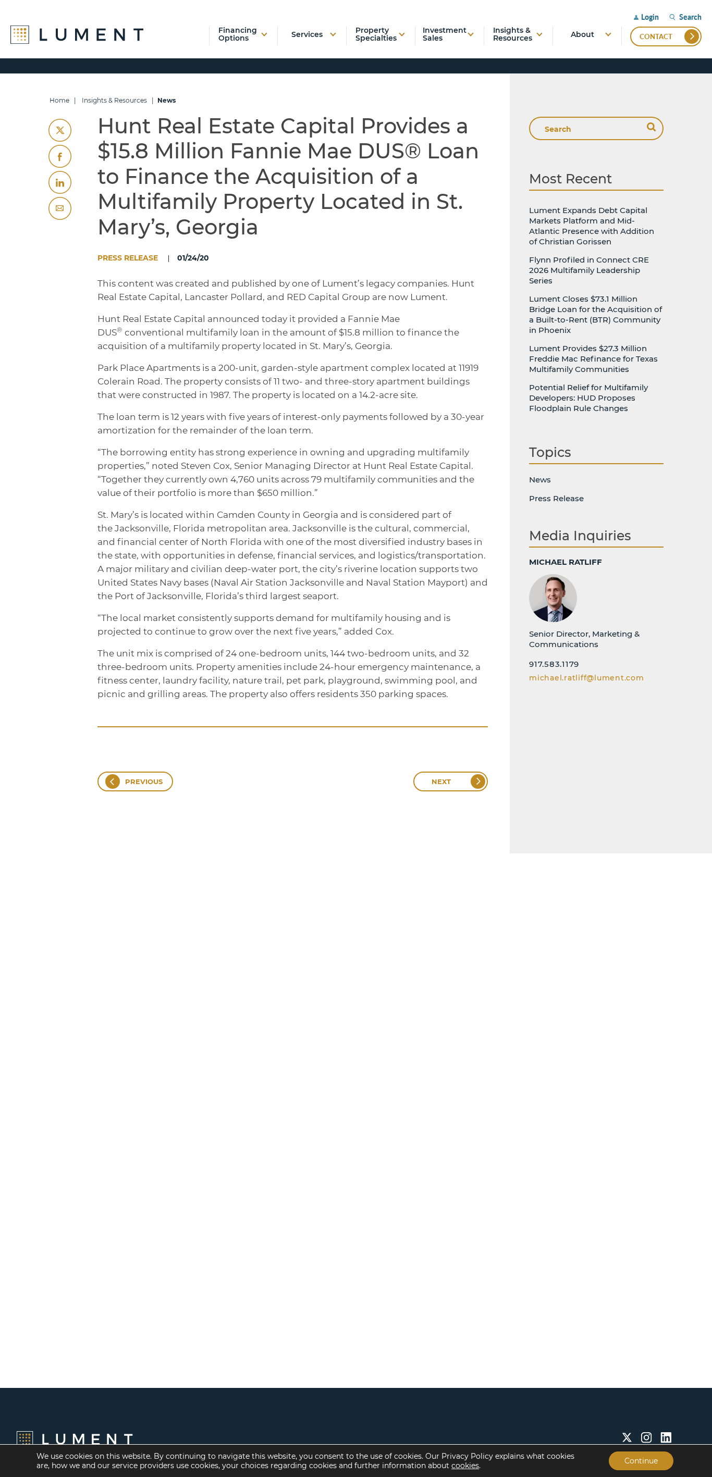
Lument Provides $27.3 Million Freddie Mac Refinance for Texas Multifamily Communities (593, 358)
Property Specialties (376, 35)
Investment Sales (445, 35)
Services (307, 34)
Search (690, 17)
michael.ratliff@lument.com (586, 677)
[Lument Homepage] (75, 1439)
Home (59, 100)
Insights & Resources (512, 35)
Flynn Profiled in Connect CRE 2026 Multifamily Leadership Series (589, 270)
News (540, 480)
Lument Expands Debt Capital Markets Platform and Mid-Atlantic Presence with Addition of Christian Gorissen (591, 225)
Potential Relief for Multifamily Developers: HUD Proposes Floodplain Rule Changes (588, 397)
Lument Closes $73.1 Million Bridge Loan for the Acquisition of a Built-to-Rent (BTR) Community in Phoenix (595, 314)
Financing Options (237, 35)
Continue (641, 1461)
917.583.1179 (554, 664)
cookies (465, 1465)
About (582, 34)
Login (650, 17)
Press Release (127, 258)
